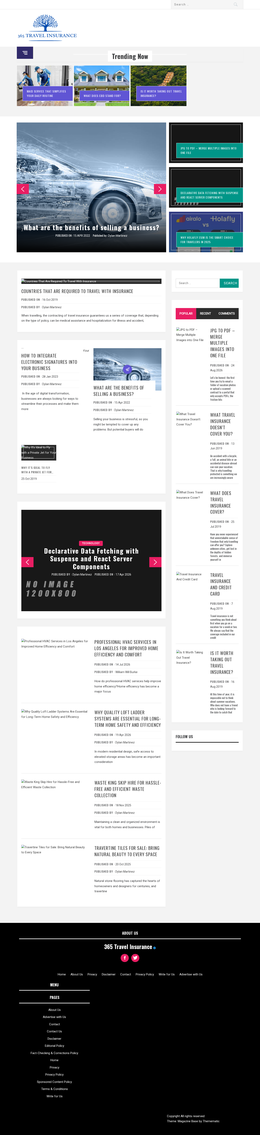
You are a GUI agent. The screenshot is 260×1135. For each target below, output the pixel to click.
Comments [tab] (227, 313)
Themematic (211, 1121)
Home (62, 974)
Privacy (92, 974)
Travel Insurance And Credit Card (221, 584)
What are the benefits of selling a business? (91, 227)
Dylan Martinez (117, 235)
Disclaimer (109, 974)
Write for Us (167, 974)
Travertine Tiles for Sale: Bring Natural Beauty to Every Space (127, 851)
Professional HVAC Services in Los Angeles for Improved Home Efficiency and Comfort (126, 648)
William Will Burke (126, 672)
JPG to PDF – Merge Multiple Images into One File (222, 343)
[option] (45, 87)
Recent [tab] (205, 313)
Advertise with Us (191, 974)
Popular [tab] (186, 313)
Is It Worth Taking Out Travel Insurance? (221, 662)
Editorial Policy (54, 1046)
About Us (76, 974)
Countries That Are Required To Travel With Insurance (77, 291)
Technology (91, 543)
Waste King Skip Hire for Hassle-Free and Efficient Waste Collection (127, 788)
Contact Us (54, 1031)
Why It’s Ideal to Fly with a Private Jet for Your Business (36, 472)
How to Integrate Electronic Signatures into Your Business (49, 361)
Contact (125, 974)
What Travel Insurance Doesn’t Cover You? (222, 424)
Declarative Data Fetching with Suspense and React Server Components (91, 558)
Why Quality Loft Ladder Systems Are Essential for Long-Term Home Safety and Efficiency (127, 718)
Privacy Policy (145, 974)
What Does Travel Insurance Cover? (220, 502)
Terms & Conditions (54, 1089)
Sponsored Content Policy (54, 1082)
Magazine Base (188, 1121)
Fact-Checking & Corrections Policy (54, 1053)
